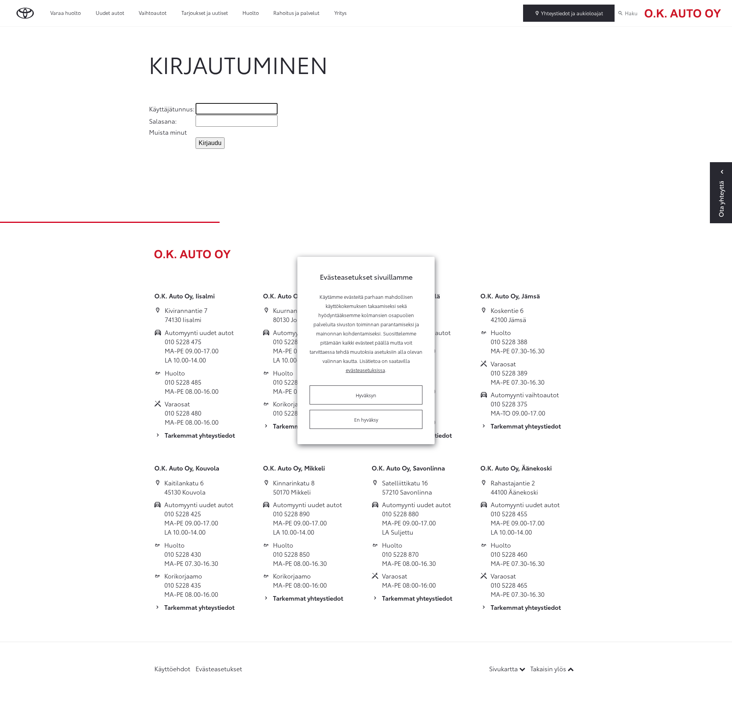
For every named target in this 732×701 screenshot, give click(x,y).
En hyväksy (366, 419)
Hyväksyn (366, 395)
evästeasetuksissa (365, 369)
